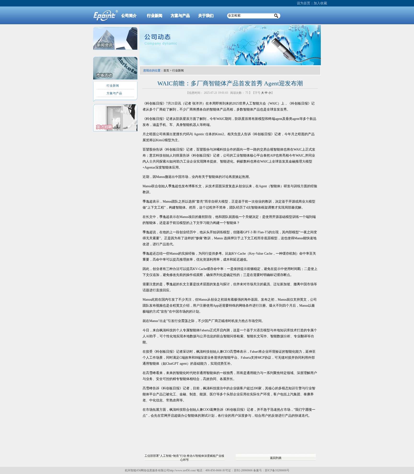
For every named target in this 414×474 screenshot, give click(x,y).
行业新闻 (178, 70)
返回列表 (276, 458)
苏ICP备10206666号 (277, 470)
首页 (166, 70)
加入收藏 (320, 3)
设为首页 (303, 3)
